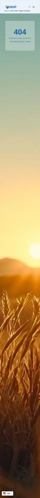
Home (6, 11)
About (16, 41)
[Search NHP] (30, 6)
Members (22, 41)
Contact (28, 41)
